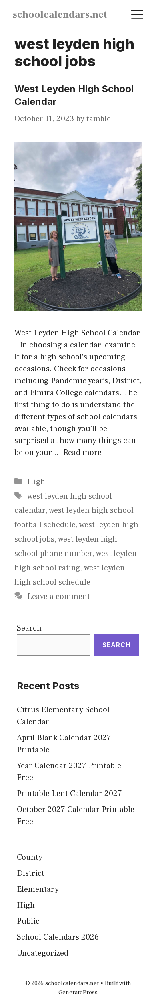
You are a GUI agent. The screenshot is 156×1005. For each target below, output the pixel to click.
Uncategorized (42, 953)
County (29, 857)
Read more (82, 452)
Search (29, 628)
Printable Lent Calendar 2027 (69, 793)
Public (28, 921)
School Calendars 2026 (58, 937)
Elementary (38, 889)
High (36, 482)
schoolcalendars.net (60, 14)
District (30, 873)
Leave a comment (58, 596)
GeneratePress (78, 992)
